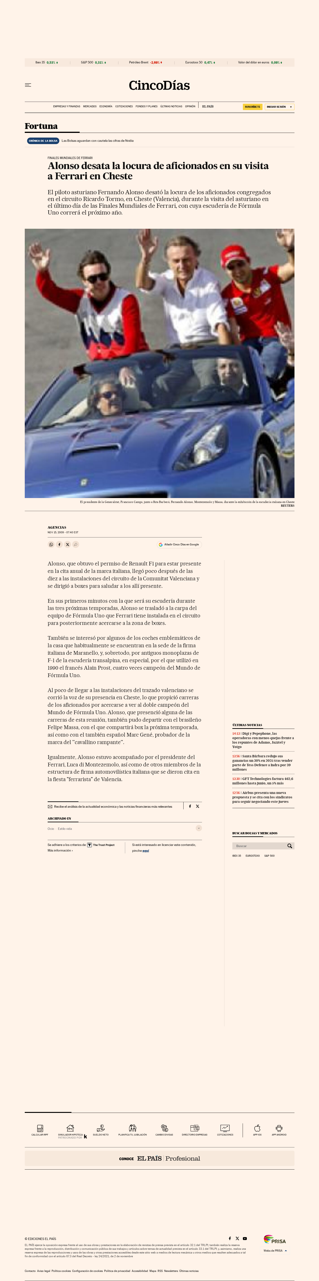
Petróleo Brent (138, 62)
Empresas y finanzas (66, 106)
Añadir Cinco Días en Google (181, 544)
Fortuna (41, 126)
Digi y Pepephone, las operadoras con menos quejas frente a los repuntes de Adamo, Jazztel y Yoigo (263, 740)
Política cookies (61, 1271)
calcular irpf (40, 1134)
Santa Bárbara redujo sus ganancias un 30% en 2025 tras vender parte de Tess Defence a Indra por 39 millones (262, 763)
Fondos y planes (146, 106)
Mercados (89, 106)
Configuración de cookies (87, 1271)
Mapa (152, 1271)
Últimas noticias (171, 106)
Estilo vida (65, 829)
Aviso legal (43, 1271)
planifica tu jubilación (132, 1134)
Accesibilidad (140, 1271)
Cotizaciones (124, 106)
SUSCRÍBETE (252, 106)
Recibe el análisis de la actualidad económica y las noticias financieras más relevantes (113, 806)
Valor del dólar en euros (253, 62)
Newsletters (171, 1271)
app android (279, 1134)
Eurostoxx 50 (193, 62)
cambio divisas (164, 1134)
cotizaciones (225, 1134)
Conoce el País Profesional (159, 1158)
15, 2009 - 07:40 (63, 532)
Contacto (30, 1271)
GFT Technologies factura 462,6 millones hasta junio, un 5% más (262, 781)
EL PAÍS (205, 105)
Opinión (190, 106)
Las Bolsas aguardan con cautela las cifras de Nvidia (98, 140)
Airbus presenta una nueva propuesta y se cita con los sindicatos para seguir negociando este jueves (262, 797)
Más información (59, 850)
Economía (105, 106)
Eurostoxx (253, 856)
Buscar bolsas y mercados (254, 833)
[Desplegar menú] (28, 85)
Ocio (51, 829)
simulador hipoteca (70, 1134)
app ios (257, 1134)
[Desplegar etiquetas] (199, 828)
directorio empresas (194, 1134)
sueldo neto (101, 1134)
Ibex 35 (40, 62)
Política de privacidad (117, 1271)
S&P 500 (87, 62)
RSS (160, 1271)
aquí (145, 850)
